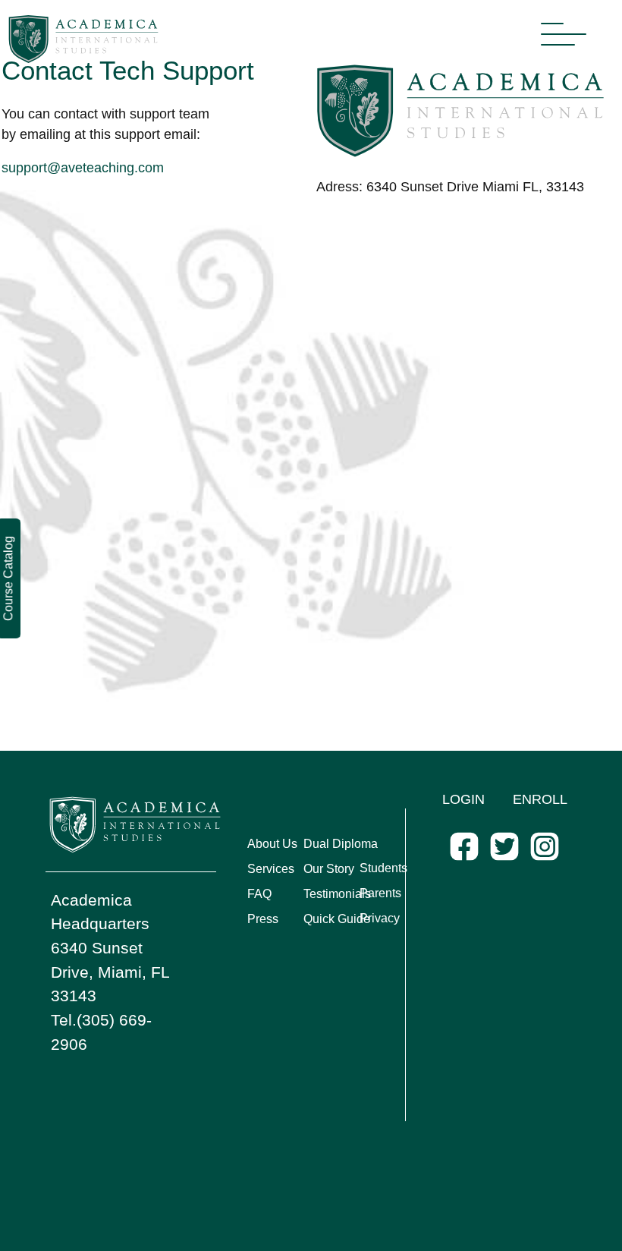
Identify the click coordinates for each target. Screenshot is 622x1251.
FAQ (259, 893)
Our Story (328, 868)
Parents (380, 893)
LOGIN (463, 799)
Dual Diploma (340, 843)
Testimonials (337, 893)
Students (383, 868)
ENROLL (540, 799)
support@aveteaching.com (83, 167)
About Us (272, 843)
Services (270, 868)
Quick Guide (336, 918)
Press (262, 918)
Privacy (380, 918)
